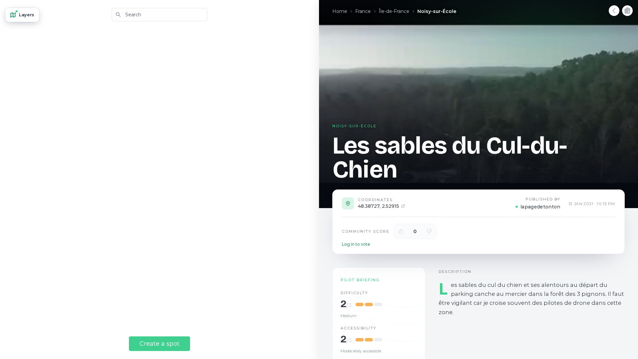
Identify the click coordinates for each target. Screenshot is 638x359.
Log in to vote (356, 244)
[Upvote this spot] (401, 231)
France (363, 11)
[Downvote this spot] (429, 231)
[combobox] (159, 14)
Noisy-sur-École (436, 11)
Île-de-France (394, 11)
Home (339, 11)
